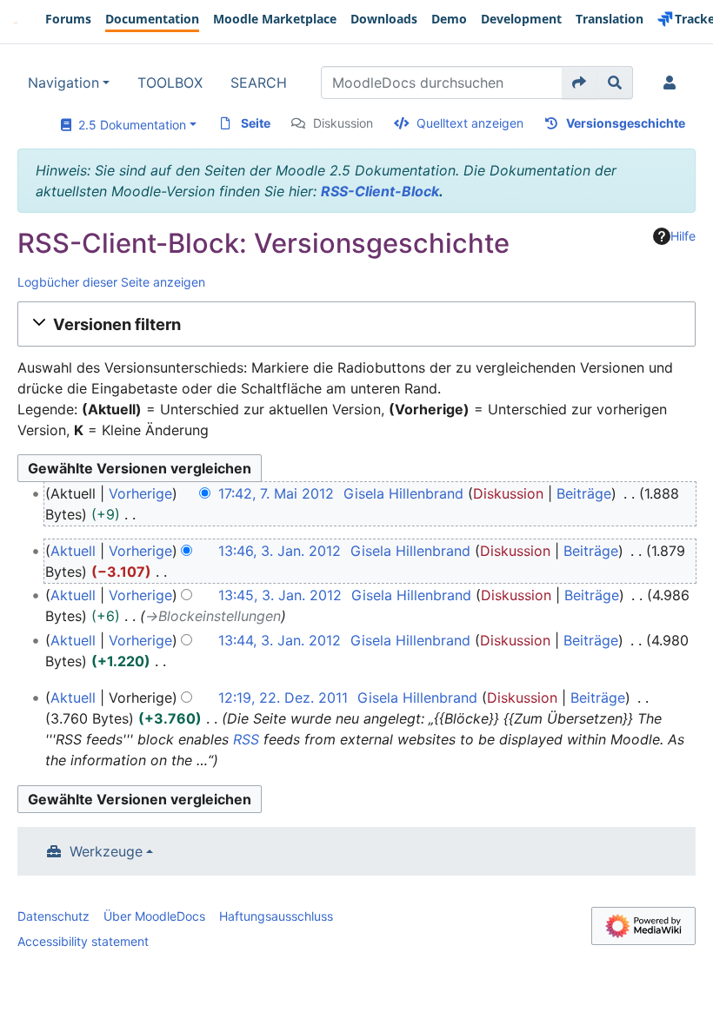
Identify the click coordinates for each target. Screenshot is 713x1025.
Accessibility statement (83, 941)
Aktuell (73, 550)
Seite (255, 123)
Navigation (63, 82)
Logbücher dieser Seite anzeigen (111, 281)
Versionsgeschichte (625, 123)
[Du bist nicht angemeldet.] (673, 82)
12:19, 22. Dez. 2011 (283, 697)
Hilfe (683, 235)
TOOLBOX (170, 82)
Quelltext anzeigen (469, 123)
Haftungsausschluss (276, 916)
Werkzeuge (106, 851)
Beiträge (583, 493)
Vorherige (140, 493)
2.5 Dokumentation (128, 124)
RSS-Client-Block (380, 191)
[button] (356, 324)
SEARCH (258, 82)
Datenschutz (53, 916)
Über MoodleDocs (154, 916)
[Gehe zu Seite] (579, 82)
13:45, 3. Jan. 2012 (280, 595)
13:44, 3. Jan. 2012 (279, 640)
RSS (246, 739)
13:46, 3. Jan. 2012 (279, 550)
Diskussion (343, 123)
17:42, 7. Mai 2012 (276, 493)
